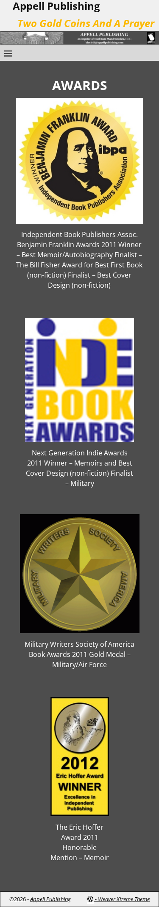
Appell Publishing (50, 899)
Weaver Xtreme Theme (124, 899)
